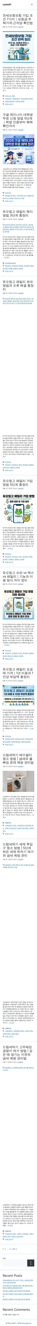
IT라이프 (8, 193)
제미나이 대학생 (8, 198)
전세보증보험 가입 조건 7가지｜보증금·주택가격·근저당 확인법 (18, 19)
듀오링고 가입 (17, 557)
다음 (14, 1249)
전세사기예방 (19, 101)
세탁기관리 (29, 1031)
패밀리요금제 (25, 742)
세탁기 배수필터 (23, 828)
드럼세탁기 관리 (10, 825)
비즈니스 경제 (10, 96)
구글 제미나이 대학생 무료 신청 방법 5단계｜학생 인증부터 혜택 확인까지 (18, 120)
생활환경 (8, 823)
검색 (4, 1258)
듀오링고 (8, 266)
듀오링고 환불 (7, 268)
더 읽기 (28, 187)
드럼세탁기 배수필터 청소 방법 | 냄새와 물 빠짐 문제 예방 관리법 (18, 758)
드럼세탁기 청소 (10, 1234)
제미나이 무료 (19, 198)
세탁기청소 (15, 1034)
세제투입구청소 (19, 1031)
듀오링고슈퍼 (19, 739)
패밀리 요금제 (18, 268)
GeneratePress (26, 1323)
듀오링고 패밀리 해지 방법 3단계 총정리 (18, 213)
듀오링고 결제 (27, 557)
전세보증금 (16, 99)
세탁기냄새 (6, 1034)
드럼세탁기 (9, 1031)
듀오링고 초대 (17, 465)
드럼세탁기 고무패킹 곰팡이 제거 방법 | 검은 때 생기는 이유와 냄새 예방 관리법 (17, 1052)
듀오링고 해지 (29, 266)
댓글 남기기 (9, 104)
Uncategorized (10, 263)
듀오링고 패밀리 (17, 266)
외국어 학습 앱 (8, 656)
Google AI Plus (10, 195)
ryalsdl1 (7, 4)
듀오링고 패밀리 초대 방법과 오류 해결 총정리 (18, 285)
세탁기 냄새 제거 (11, 828)
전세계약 (8, 99)
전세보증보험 (9, 101)
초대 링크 (6, 467)
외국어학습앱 (15, 742)
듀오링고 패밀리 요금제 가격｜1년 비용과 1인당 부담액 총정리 (18, 673)
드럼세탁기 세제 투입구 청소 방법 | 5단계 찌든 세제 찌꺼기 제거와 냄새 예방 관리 (18, 849)
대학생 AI (30, 195)
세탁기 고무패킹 (22, 1234)
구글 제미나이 (21, 195)
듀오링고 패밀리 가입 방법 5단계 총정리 (18, 482)
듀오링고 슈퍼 (17, 653)
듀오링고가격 (9, 739)
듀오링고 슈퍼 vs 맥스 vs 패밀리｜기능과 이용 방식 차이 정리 (18, 576)
